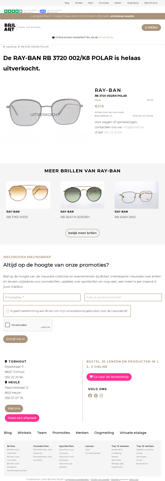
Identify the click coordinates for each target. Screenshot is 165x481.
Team (90, 3)
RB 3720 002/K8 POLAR (35, 46)
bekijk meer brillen (82, 233)
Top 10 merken (120, 446)
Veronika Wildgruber (118, 462)
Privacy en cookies (100, 479)
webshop (11, 46)
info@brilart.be (133, 127)
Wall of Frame (150, 3)
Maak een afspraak (22, 418)
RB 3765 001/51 (17, 217)
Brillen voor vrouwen (13, 458)
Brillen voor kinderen (13, 465)
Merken (118, 3)
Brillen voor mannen (13, 451)
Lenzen (89, 446)
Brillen (11, 446)
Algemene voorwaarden (77, 479)
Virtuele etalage (133, 433)
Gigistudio (117, 467)
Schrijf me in (15, 339)
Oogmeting (132, 3)
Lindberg (116, 453)
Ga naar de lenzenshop (111, 377)
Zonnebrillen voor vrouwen (42, 458)
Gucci (139, 460)
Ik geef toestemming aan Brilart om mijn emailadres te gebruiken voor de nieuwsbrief (68, 311)
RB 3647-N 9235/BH (75, 217)
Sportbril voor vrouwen (66, 458)
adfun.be (133, 479)
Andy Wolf (117, 449)
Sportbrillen (66, 446)
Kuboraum (142, 463)
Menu (153, 27)
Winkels (78, 3)
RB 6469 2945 (125, 217)
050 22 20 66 (113, 132)
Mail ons (14, 408)
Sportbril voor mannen (66, 451)
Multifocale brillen (17, 470)
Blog (67, 3)
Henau (115, 456)
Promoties (104, 3)
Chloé (139, 453)
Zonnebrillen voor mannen (42, 451)
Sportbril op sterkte (65, 465)
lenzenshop (106, 37)
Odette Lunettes (145, 449)
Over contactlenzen (93, 451)
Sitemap (115, 479)
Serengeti (141, 456)
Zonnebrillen (41, 446)
